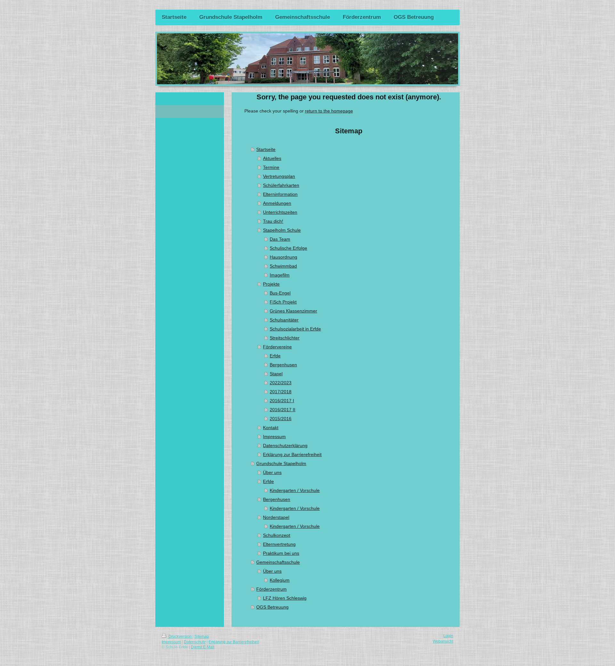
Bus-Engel (280, 293)
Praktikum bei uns (281, 553)
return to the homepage (329, 110)
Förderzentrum (271, 589)
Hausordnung (283, 257)
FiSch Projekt (283, 301)
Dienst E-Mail (202, 647)
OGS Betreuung (272, 607)
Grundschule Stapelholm (281, 463)
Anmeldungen (277, 203)
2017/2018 (280, 391)
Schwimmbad (283, 266)
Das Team (280, 239)
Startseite (265, 149)
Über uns (272, 472)
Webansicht (443, 641)
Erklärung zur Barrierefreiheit (292, 454)
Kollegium (280, 580)
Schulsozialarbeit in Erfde (295, 328)
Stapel (276, 373)
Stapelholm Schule (282, 230)
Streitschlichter (284, 337)
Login (448, 636)
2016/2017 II (282, 409)
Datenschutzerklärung (285, 445)
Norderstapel (276, 517)
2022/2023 (280, 382)
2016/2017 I (282, 400)
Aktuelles (272, 158)
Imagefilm (280, 275)
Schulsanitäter (284, 319)
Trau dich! (273, 221)
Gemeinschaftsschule (278, 562)
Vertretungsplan (279, 176)
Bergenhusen (283, 364)
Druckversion (180, 636)
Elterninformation (280, 194)
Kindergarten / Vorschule (295, 490)
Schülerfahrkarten (281, 185)
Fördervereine (277, 346)
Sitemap (201, 636)
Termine (271, 167)
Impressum (274, 436)
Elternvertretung (279, 544)
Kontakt (270, 427)
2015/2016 (280, 418)
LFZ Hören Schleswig (285, 598)
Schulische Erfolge (288, 248)
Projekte (271, 284)
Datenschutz (195, 642)
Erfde (275, 355)
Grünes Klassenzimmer (293, 310)
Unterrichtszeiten (280, 212)
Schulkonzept (276, 535)
